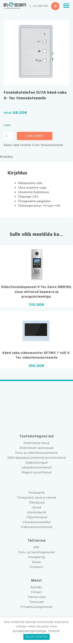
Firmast (36, 592)
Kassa (36, 562)
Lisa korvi (34, 136)
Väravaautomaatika (36, 522)
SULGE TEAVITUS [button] (36, 636)
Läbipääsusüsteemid (36, 467)
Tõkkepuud (37, 502)
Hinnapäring (36, 557)
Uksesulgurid (36, 512)
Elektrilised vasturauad (36, 448)
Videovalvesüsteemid (36, 527)
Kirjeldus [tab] (6, 157)
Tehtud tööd (36, 597)
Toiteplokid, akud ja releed (36, 498)
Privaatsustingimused (36, 607)
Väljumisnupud (36, 517)
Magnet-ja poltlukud (36, 472)
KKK (36, 547)
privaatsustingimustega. (30, 631)
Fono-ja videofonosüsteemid (36, 453)
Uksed (36, 507)
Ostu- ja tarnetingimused (36, 552)
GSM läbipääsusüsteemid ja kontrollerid (36, 458)
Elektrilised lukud (36, 443)
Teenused (36, 602)
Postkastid (37, 493)
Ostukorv (36, 567)
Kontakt (36, 587)
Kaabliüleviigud (37, 462)
